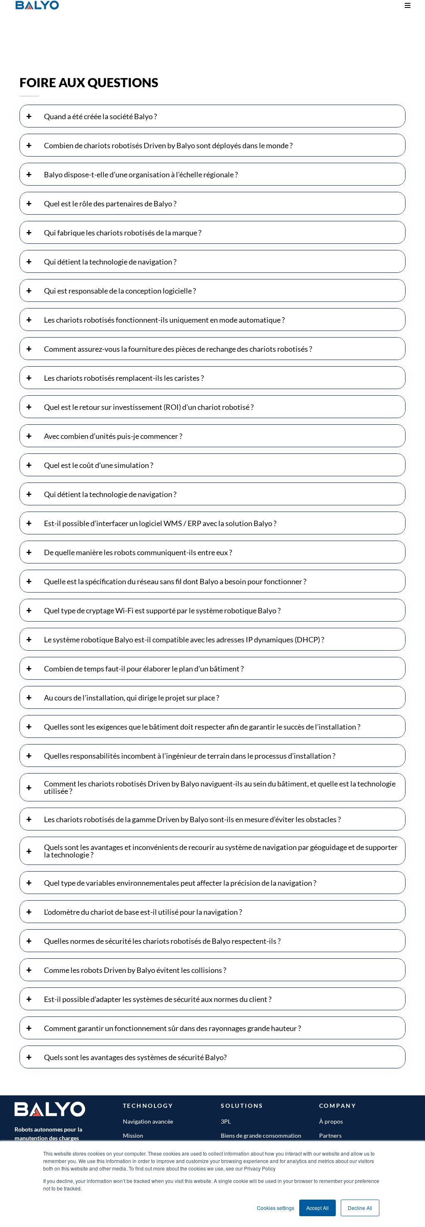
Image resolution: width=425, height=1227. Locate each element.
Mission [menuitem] (133, 1135)
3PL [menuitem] (226, 1121)
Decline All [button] (360, 1207)
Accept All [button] (317, 1207)
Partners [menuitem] (330, 1135)
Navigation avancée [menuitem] (148, 1121)
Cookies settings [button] (275, 1207)
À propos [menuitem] (331, 1121)
